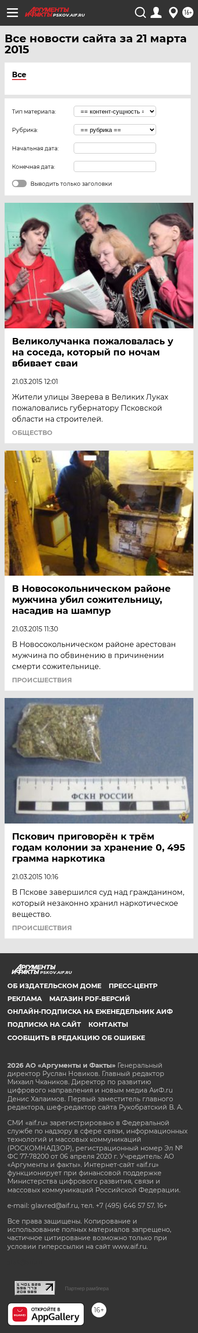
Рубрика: (25, 129)
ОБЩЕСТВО (32, 432)
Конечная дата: (33, 166)
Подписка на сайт (44, 1024)
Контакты (108, 1024)
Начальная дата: (35, 148)
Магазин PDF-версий (89, 999)
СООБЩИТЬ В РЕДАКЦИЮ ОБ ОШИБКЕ (76, 1038)
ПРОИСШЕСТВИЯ (42, 680)
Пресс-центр (133, 986)
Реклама (24, 999)
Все (19, 74)
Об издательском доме (54, 986)
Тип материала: (34, 111)
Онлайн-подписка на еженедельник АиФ (90, 1011)
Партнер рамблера (87, 1288)
